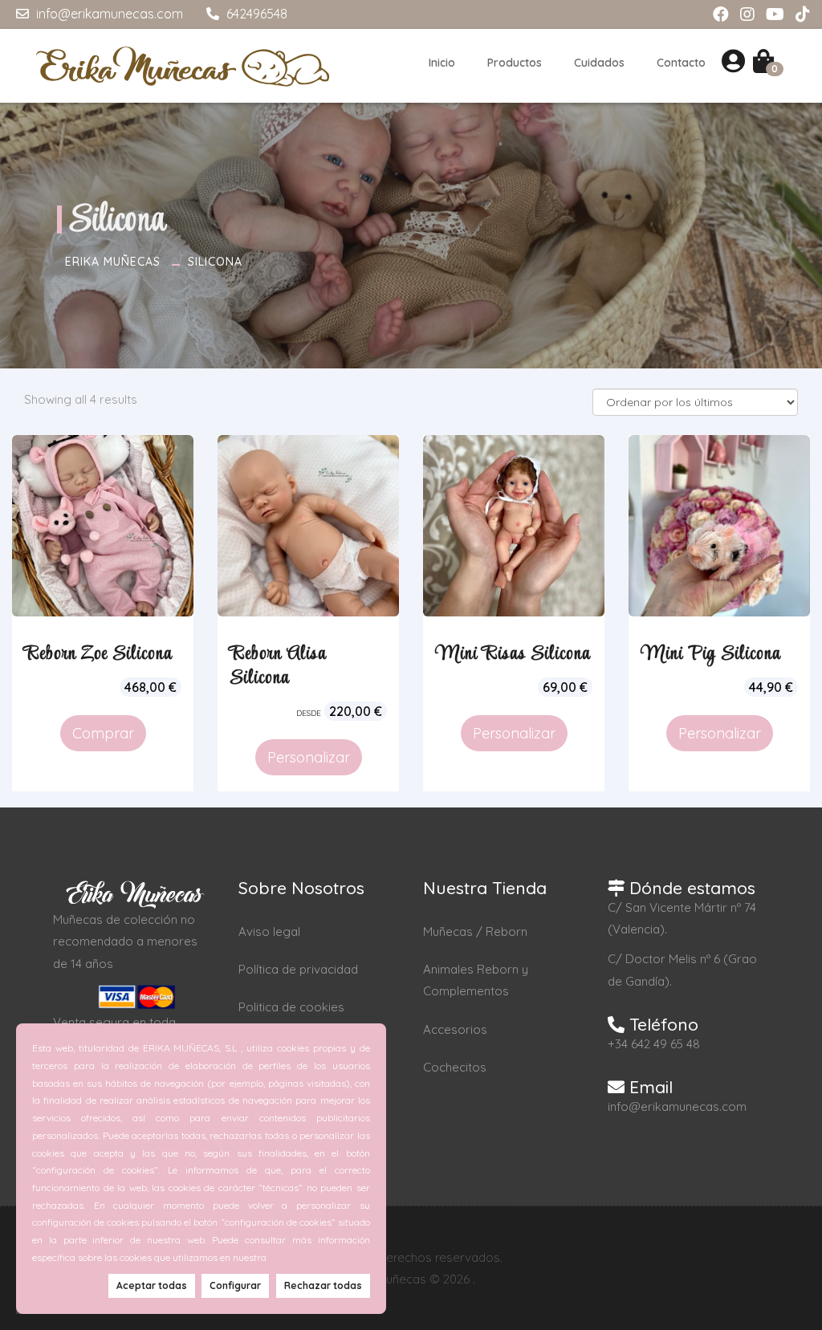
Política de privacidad (298, 969)
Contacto (681, 62)
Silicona (215, 261)
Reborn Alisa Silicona (278, 666)
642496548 (255, 14)
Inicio (442, 62)
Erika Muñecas (113, 261)
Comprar (103, 733)
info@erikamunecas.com (108, 14)
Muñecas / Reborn (475, 931)
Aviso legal (269, 931)
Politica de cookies (291, 1007)
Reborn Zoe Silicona (98, 654)
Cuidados (599, 62)
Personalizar (308, 757)
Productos (514, 62)
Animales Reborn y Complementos (475, 980)
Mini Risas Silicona (513, 654)
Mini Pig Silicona (711, 654)
